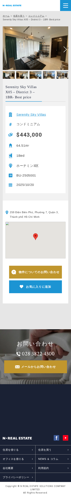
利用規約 (43, 468)
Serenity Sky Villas (31, 114)
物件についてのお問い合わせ (39, 272)
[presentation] (64, 49)
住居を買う (19, 16)
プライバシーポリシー (16, 477)
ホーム (6, 16)
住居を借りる (11, 449)
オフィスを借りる (13, 458)
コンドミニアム (36, 16)
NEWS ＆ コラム (48, 458)
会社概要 (8, 468)
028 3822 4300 (38, 353)
